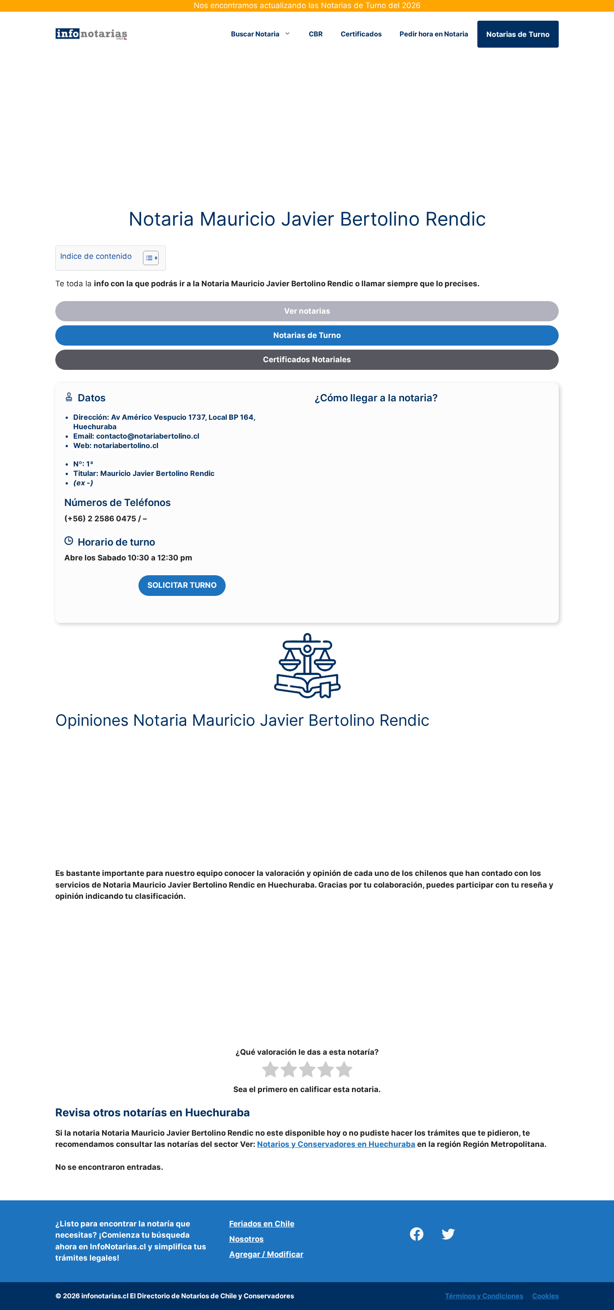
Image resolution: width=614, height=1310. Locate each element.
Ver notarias (307, 310)
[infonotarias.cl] (91, 33)
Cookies (545, 1296)
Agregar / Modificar (266, 1254)
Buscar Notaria (255, 34)
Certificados (361, 34)
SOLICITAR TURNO (182, 585)
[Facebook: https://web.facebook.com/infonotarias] (417, 1234)
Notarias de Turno (518, 34)
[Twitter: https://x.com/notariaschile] (448, 1234)
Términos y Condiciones (484, 1296)
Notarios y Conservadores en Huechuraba (336, 1144)
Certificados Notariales (307, 359)
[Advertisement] (307, 141)
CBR (316, 34)
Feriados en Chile (261, 1223)
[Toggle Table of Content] (146, 258)
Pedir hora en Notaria (434, 34)
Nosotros (246, 1239)
